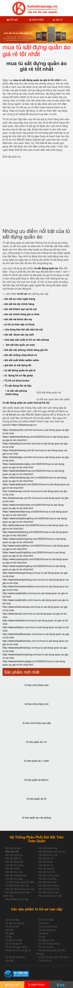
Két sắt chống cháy (49, 875)
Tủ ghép (9, 933)
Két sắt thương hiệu (15, 875)
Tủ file (8, 936)
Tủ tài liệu (44, 923)
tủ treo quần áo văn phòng (36, 817)
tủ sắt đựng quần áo (46, 268)
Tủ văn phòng (46, 947)
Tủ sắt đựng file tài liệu (18, 385)
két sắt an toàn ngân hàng (20, 298)
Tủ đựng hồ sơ (46, 940)
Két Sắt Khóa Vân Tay (17, 885)
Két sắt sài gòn (13, 848)
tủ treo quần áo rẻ (36, 798)
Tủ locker (43, 933)
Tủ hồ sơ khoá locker (17, 380)
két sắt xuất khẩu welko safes (22, 360)
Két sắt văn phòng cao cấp (19, 889)
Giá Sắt (9, 960)
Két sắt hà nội (46, 858)
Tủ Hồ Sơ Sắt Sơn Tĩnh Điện (54, 957)
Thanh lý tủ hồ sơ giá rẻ (18, 950)
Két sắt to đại (12, 868)
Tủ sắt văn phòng (14, 923)
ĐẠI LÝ (59, 19)
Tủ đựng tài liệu (13, 940)
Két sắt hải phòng (48, 848)
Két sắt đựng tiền (14, 861)
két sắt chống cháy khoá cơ (21, 355)
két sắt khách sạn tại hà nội (21, 309)
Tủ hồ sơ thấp (46, 919)
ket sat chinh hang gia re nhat (22, 314)
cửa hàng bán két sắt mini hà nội (24, 329)
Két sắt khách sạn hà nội (52, 851)
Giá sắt (9, 930)
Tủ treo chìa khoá (48, 926)
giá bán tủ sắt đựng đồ (18, 365)
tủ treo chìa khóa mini (36, 685)
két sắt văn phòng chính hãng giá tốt (26, 350)
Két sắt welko (46, 861)
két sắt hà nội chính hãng (20, 304)
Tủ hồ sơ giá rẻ (13, 943)
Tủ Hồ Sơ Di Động (15, 957)
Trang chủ (13, 984)
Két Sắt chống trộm (49, 892)
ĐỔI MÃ (13, 19)
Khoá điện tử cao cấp (16, 899)
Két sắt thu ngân (14, 878)
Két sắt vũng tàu (14, 854)
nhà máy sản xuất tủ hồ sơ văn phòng (27, 339)
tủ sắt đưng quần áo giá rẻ (20, 370)
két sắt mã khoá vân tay (18, 319)
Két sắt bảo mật (13, 871)
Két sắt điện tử (13, 858)
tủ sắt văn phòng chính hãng (16, 392)
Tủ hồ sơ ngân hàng (16, 947)
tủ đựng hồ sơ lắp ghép (19, 375)
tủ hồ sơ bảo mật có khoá (19, 324)
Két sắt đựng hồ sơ (49, 889)
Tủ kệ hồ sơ (45, 960)
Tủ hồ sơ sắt (12, 926)
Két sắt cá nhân (47, 871)
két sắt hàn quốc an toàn (20, 344)
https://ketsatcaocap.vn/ (24, 424)
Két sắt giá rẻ (46, 865)
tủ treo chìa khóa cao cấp (37, 723)
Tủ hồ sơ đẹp (12, 919)
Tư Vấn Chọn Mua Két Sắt (19, 882)
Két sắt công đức (48, 878)
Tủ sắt (42, 936)
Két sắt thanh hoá (48, 854)
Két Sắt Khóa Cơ (47, 882)
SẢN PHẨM (37, 19)
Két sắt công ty (46, 868)
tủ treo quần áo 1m (36, 742)
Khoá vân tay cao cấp (50, 895)
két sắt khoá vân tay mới (19, 334)
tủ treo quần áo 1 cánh (36, 760)
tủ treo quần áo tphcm (36, 779)
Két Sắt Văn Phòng (49, 885)
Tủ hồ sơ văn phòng (49, 943)
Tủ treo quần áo (47, 930)
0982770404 (37, 984)
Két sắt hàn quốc (14, 865)
